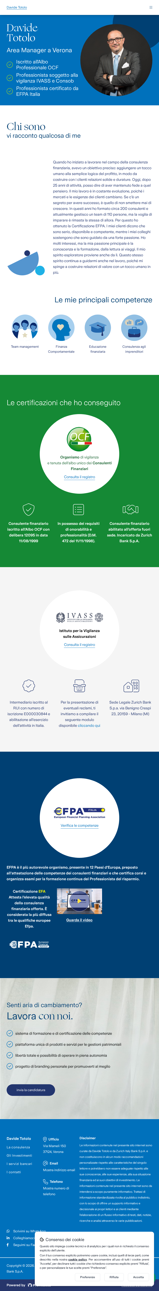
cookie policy (77, 1259)
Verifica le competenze (80, 825)
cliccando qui (89, 725)
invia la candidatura (31, 1090)
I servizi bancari (19, 1164)
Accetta (138, 1277)
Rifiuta (114, 1277)
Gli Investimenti (19, 1155)
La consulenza (18, 1147)
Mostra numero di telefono (56, 1191)
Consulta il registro (79, 477)
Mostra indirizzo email (59, 1170)
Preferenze (87, 1277)
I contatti (14, 1172)
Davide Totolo (19, 1139)
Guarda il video (79, 920)
